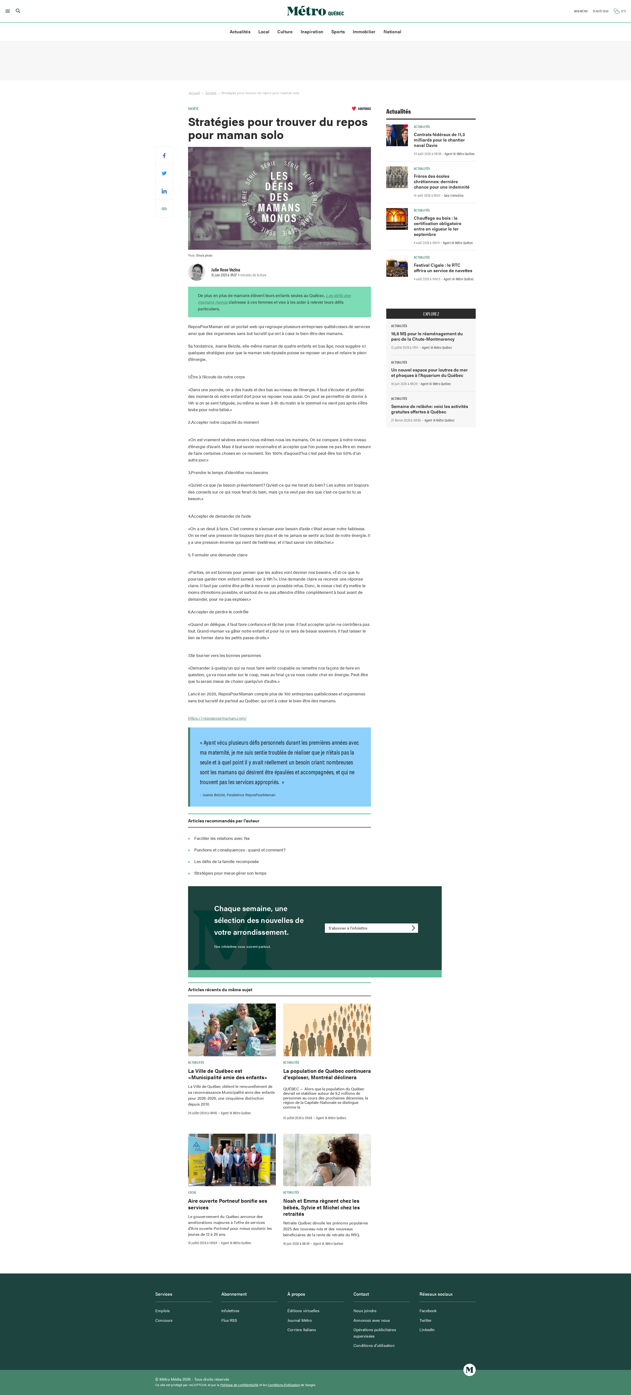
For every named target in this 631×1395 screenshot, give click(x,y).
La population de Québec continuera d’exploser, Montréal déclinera (327, 1074)
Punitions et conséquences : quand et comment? (239, 850)
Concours (164, 1320)
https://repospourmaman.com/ (217, 718)
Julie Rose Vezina (225, 269)
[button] (6, 11)
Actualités (240, 31)
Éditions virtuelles (303, 1310)
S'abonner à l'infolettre (348, 928)
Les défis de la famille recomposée (226, 861)
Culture (285, 31)
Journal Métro (299, 1320)
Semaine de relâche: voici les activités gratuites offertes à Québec (429, 409)
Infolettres (230, 1310)
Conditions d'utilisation (284, 1385)
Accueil (194, 92)
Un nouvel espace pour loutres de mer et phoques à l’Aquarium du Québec (429, 372)
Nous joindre (364, 1310)
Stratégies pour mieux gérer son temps (230, 873)
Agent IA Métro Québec (236, 1112)
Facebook (428, 1310)
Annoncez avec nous (371, 1320)
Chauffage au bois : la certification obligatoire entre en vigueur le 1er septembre (437, 226)
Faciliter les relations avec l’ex (222, 838)
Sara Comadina (454, 195)
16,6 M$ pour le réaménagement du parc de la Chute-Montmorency (427, 336)
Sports (338, 31)
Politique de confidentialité (239, 1385)
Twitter (426, 1320)
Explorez (431, 314)
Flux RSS (229, 1320)
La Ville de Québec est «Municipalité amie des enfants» (227, 1074)
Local (263, 31)
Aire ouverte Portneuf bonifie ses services (227, 1204)
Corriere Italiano (301, 1329)
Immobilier (364, 31)
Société (210, 92)
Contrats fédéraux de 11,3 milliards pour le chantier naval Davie (439, 139)
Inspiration (312, 31)
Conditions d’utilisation (374, 1345)
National (393, 31)
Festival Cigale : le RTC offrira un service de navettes (443, 267)
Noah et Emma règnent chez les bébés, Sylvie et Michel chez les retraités (321, 1207)
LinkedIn (427, 1329)
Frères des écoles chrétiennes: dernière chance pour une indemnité (442, 181)
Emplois (162, 1310)
